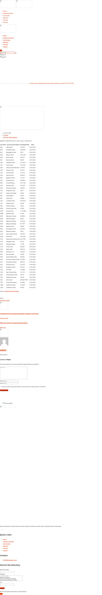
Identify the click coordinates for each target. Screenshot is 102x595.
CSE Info (5, 137)
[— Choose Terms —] (11, 576)
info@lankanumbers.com (10, 560)
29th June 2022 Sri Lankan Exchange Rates (14, 323)
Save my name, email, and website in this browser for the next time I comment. (24, 386)
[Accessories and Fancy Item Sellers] (11, 580)
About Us (5, 17)
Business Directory (8, 13)
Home (5, 11)
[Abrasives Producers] (11, 577)
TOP (1, 594)
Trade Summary (13, 137)
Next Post (3, 327)
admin (6, 135)
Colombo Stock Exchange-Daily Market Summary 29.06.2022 (19, 314)
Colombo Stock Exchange (12, 291)
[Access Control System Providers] (11, 578)
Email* (2, 383)
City (1, 582)
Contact (5, 22)
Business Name (4, 569)
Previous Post (4, 318)
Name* (2, 381)
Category (2, 574)
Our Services (6, 15)
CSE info (5, 20)
